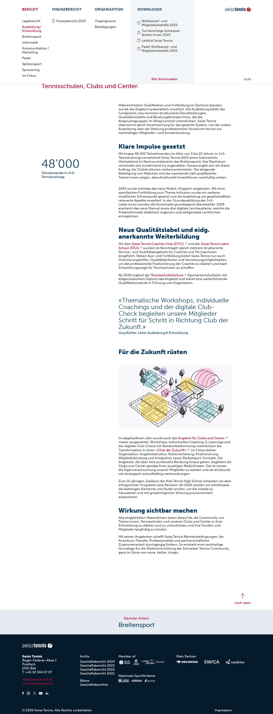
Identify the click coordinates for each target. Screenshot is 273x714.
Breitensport (31, 37)
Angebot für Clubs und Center (201, 438)
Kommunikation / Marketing (35, 50)
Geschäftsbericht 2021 (97, 673)
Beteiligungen (105, 27)
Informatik (30, 42)
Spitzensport (32, 64)
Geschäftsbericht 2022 (97, 669)
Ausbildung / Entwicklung (32, 29)
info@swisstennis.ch (37, 679)
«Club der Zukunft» (171, 450)
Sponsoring (30, 70)
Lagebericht (31, 21)
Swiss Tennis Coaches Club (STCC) (158, 244)
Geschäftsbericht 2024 (97, 661)
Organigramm (105, 21)
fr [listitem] (249, 79)
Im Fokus (29, 76)
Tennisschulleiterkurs (167, 275)
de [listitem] (245, 79)
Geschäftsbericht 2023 (97, 665)
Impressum (223, 710)
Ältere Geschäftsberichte (94, 683)
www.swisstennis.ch (37, 683)
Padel (26, 58)
